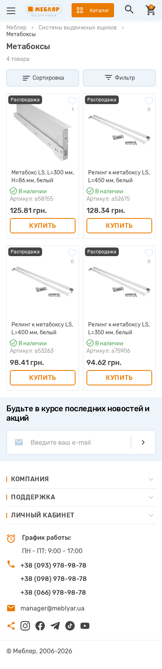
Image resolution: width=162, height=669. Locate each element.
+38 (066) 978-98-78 (53, 592)
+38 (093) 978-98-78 (53, 565)
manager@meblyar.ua (52, 608)
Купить (42, 225)
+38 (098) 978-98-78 (53, 579)
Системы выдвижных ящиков (78, 27)
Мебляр (16, 27)
